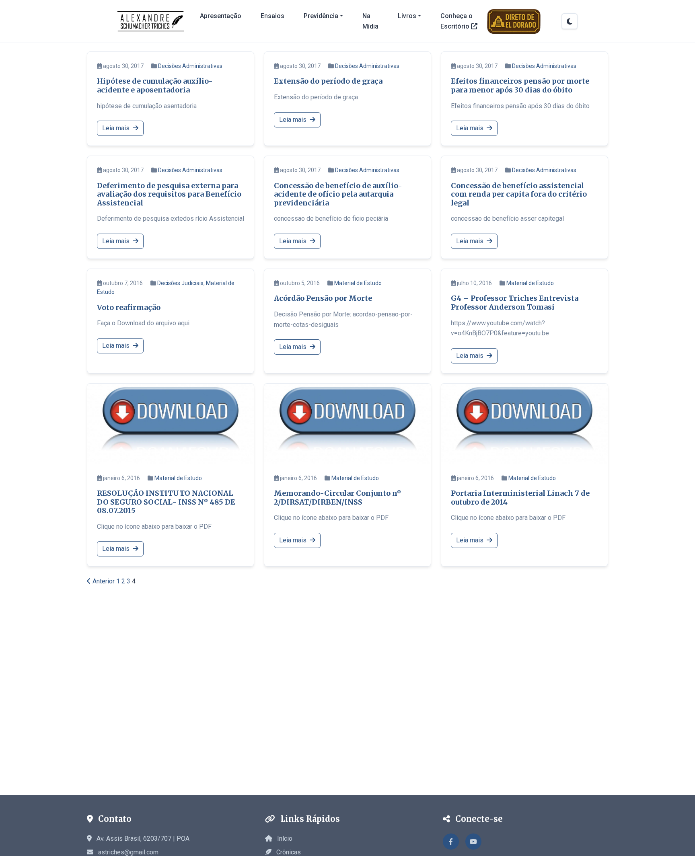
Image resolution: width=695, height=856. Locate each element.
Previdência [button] (321, 16)
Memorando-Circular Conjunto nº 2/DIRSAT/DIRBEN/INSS (337, 498)
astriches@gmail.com (128, 852)
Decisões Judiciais (180, 283)
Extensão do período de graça (328, 81)
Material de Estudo (358, 283)
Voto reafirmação (128, 307)
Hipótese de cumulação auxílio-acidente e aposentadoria (155, 85)
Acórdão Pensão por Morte (323, 298)
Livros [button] (407, 16)
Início (284, 838)
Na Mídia (370, 21)
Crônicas (288, 852)
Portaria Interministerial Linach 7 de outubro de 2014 (520, 498)
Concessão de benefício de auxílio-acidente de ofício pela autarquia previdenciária (338, 194)
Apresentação (220, 16)
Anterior (103, 581)
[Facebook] (451, 841)
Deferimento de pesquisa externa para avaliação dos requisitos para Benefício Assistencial (169, 194)
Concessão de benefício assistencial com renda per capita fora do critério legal (519, 194)
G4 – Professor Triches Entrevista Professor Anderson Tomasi (514, 303)
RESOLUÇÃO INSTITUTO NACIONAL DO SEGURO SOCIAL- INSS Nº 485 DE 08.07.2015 (166, 502)
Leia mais (116, 128)
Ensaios (272, 16)
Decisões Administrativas (190, 66)
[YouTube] (473, 841)
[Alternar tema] (569, 21)
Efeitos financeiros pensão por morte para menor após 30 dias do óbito (520, 85)
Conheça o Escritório (456, 21)
